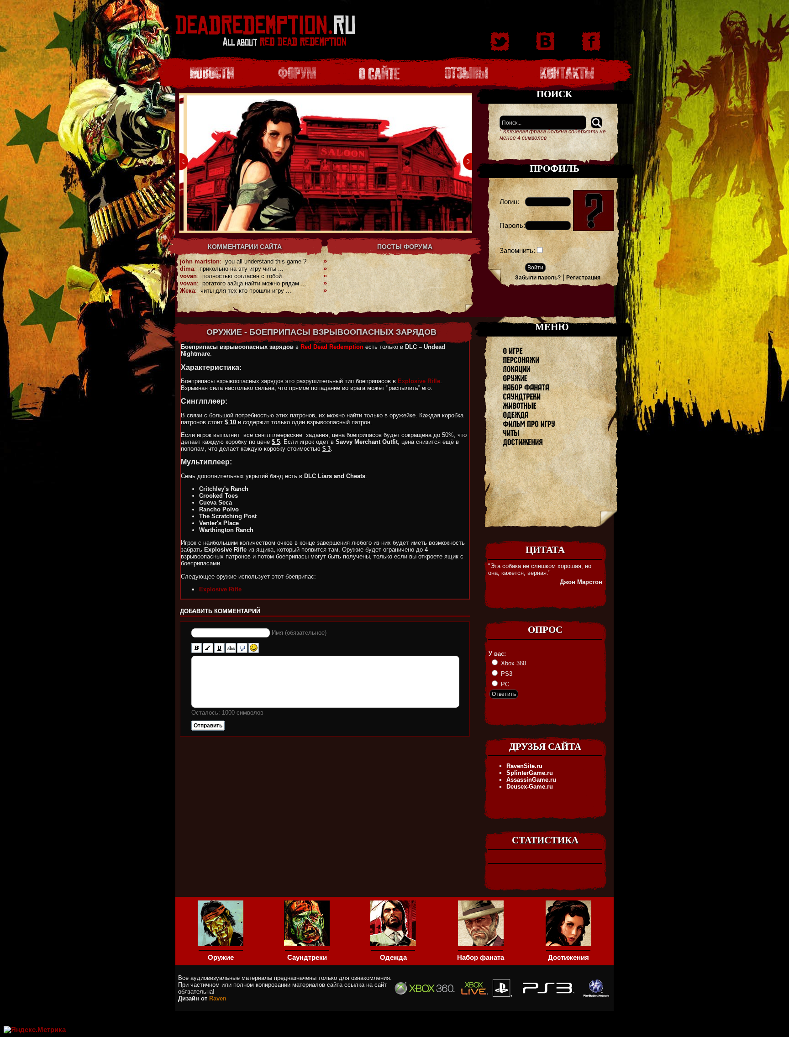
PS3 (505, 673)
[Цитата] (242, 648)
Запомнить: (517, 250)
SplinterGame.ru (529, 772)
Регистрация (583, 277)
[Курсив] (208, 648)
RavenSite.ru (524, 766)
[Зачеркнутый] (231, 648)
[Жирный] (196, 648)
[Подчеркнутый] (219, 648)
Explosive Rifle (419, 381)
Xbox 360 (512, 663)
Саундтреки (307, 957)
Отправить (208, 725)
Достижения (568, 957)
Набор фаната (480, 957)
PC (504, 684)
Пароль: (512, 225)
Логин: (509, 201)
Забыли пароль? (538, 277)
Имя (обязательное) (299, 632)
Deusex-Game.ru (529, 786)
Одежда (393, 957)
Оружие (221, 957)
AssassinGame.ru (531, 779)
